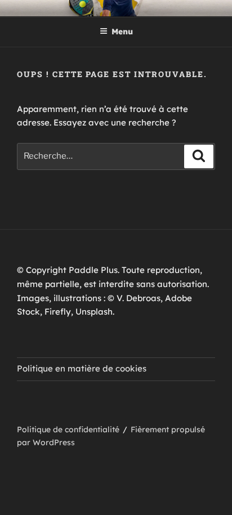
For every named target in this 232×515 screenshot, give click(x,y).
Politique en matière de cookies (81, 368)
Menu (122, 31)
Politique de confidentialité (68, 429)
